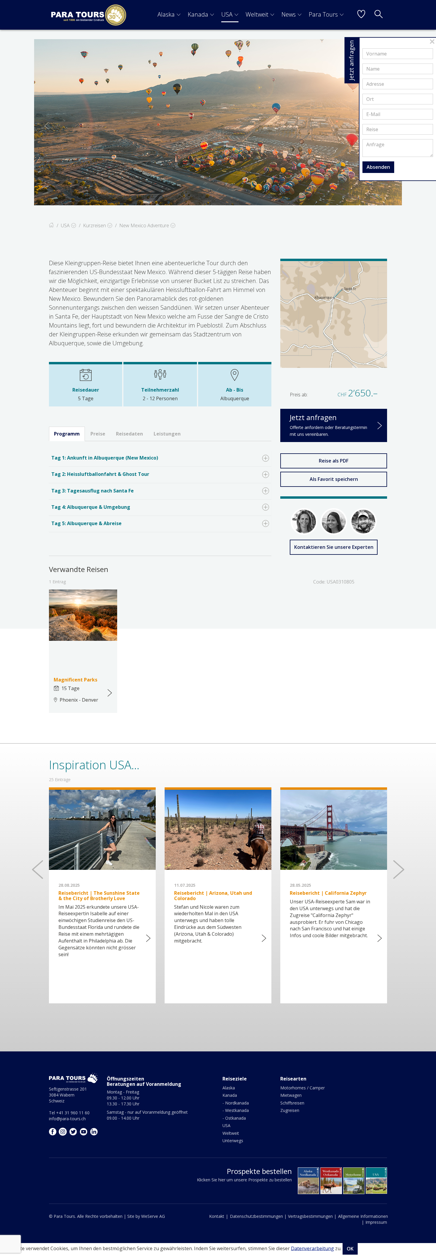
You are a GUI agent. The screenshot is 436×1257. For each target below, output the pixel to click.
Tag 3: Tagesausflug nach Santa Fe (92, 490)
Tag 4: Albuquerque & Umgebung (90, 507)
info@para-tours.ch (67, 1118)
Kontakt (216, 1216)
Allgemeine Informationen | (363, 1219)
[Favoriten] (361, 14)
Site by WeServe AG (146, 1216)
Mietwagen (291, 1095)
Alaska (166, 14)
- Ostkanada (234, 1118)
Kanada (198, 14)
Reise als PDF (334, 460)
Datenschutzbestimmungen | (258, 1216)
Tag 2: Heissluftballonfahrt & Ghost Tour (100, 474)
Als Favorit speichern (334, 479)
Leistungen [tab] (167, 433)
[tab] (160, 458)
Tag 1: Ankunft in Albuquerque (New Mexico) (104, 458)
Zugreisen (289, 1110)
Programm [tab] (67, 433)
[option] (218, 122)
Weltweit (257, 14)
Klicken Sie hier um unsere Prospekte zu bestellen (244, 1180)
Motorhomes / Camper (302, 1088)
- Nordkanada (235, 1103)
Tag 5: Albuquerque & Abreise (86, 523)
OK (350, 1248)
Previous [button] (46, 125)
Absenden (378, 167)
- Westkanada (235, 1110)
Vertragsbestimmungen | (312, 1216)
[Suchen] (378, 14)
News (288, 14)
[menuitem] (169, 15)
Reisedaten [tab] (129, 433)
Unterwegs (232, 1140)
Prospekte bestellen (259, 1171)
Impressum (376, 1222)
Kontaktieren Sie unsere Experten (333, 547)
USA (227, 14)
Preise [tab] (97, 433)
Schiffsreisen (292, 1103)
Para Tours (323, 14)
